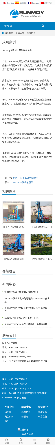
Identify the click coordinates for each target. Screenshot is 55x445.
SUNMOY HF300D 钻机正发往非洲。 (22, 318)
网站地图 (21, 397)
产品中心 (9, 407)
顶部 (48, 443)
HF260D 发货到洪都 (14, 259)
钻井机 (8, 412)
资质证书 (42, 412)
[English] (8, 2)
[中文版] (46, 2)
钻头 (7, 421)
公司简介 (43, 407)
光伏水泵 (9, 416)
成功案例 (30, 33)
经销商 (24, 416)
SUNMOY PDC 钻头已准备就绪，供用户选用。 (26, 324)
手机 (20, 443)
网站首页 (19, 33)
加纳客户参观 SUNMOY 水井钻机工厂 (22, 292)
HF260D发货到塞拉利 (41, 227)
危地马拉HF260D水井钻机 (25, 178)
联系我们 (42, 416)
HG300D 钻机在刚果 (23, 182)
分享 (7, 443)
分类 (34, 443)
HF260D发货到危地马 (41, 259)
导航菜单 (7, 26)
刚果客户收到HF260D (13, 227)
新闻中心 (26, 407)
